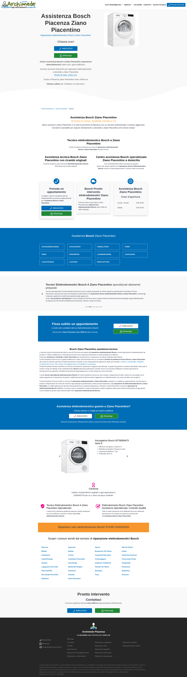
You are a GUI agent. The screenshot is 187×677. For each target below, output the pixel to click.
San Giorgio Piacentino (49, 574)
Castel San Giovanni (129, 555)
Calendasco (45, 555)
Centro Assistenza (47, 109)
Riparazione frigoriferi (102, 649)
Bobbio (71, 551)
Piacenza (44, 547)
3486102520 (67, 48)
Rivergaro (98, 571)
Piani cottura (59, 364)
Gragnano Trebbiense (103, 563)
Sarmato (71, 574)
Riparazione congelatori (103, 642)
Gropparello (126, 563)
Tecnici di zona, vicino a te (65, 75)
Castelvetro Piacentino (76, 559)
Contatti (147, 5)
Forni (52, 364)
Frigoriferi (140, 362)
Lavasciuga (92, 364)
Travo (97, 574)
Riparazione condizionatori (76, 656)
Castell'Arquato (47, 559)
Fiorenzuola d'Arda (129, 559)
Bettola (44, 551)
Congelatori (82, 364)
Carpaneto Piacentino (103, 555)
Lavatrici (123, 362)
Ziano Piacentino (61, 109)
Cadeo (124, 551)
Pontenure (72, 571)
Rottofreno (126, 571)
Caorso (71, 555)
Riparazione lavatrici (130, 642)
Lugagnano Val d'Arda (49, 567)
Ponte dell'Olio (46, 571)
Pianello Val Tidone (102, 567)
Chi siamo (138, 5)
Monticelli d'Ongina (75, 567)
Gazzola (44, 563)
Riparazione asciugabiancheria (78, 652)
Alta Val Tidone (127, 547)
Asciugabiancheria (70, 364)
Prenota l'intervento (177, 5)
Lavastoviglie (131, 362)
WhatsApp (67, 55)
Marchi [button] (127, 5)
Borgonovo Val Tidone (103, 551)
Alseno (97, 547)
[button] (42, 294)
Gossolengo (72, 563)
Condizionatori (44, 364)
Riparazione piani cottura (131, 646)
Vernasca (125, 574)
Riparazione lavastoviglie (103, 656)
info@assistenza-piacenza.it (52, 647)
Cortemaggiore (100, 559)
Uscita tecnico (159, 5)
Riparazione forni (101, 646)
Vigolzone (45, 578)
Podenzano (126, 567)
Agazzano (72, 547)
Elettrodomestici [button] (113, 5)
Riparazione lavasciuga (103, 652)
